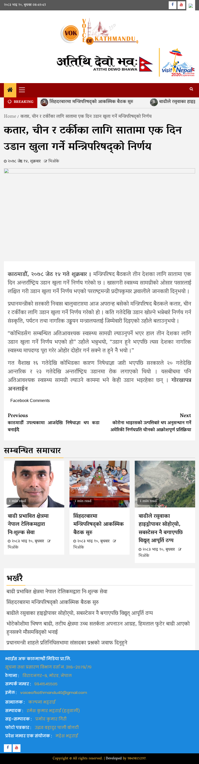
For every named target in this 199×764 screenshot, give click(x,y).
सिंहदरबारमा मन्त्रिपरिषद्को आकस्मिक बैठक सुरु (79, 102)
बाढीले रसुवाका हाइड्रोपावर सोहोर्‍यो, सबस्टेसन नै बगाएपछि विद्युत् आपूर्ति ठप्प (161, 528)
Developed (114, 758)
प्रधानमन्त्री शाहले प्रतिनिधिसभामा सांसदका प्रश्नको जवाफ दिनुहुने (66, 643)
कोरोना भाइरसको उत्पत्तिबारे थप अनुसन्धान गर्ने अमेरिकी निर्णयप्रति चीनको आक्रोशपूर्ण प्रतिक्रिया (150, 423)
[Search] (191, 90)
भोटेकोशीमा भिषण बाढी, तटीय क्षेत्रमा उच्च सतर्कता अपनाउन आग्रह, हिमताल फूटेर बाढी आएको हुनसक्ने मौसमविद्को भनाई (98, 628)
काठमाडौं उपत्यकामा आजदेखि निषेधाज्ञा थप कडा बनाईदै (54, 423)
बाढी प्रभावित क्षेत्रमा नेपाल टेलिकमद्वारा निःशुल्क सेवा (28, 524)
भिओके (53, 161)
